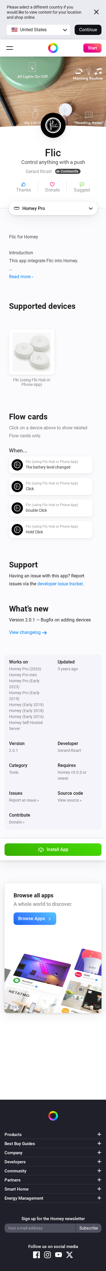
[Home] (53, 48)
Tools (13, 772)
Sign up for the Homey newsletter (53, 1218)
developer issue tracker (60, 583)
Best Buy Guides (20, 1143)
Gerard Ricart (69, 750)
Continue (88, 29)
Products (13, 1134)
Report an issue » (24, 800)
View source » (70, 800)
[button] (38, 30)
